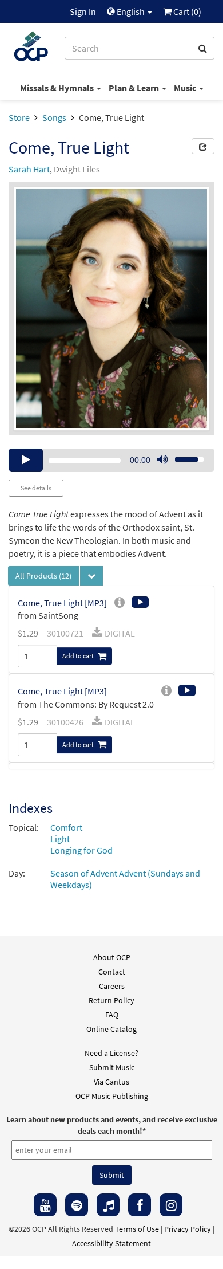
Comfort (66, 827)
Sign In (83, 11)
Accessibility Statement (111, 1243)
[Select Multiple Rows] (91, 576)
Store (19, 117)
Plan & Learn (135, 87)
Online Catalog (111, 1029)
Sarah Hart (29, 169)
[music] (108, 1204)
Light (60, 838)
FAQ (111, 1014)
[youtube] (45, 1204)
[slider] (183, 456)
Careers (112, 986)
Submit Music (111, 1067)
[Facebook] (139, 1204)
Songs (54, 117)
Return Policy (111, 1000)
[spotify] (76, 1204)
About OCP (111, 957)
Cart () (186, 11)
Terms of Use (137, 1229)
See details (36, 488)
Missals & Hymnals (57, 87)
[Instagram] (171, 1204)
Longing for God (81, 850)
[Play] (26, 460)
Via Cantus (111, 1082)
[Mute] (162, 460)
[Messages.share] (203, 146)
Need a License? (111, 1053)
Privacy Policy (187, 1229)
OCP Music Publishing (111, 1096)
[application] (111, 460)
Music (186, 87)
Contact (111, 972)
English (130, 11)
